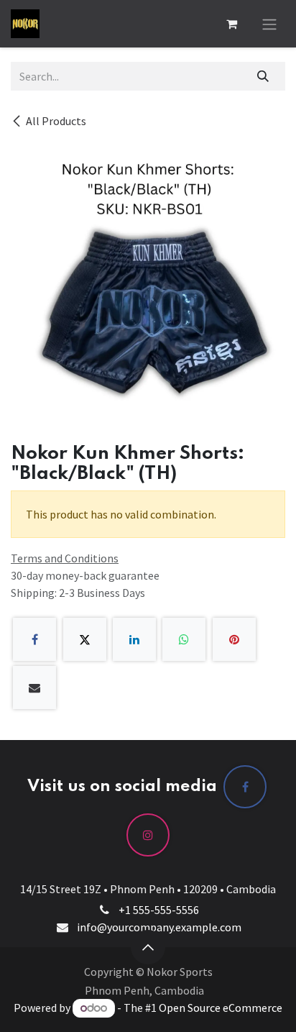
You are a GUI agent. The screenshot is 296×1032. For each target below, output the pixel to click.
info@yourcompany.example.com (159, 927)
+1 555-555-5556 (159, 910)
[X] (84, 639)
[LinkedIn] (134, 639)
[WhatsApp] (183, 639)
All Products (56, 121)
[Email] (34, 687)
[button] (148, 947)
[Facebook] (34, 639)
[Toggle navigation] (269, 23)
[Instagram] (148, 835)
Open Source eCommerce (220, 1007)
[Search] (263, 76)
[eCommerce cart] (231, 24)
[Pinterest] (234, 639)
